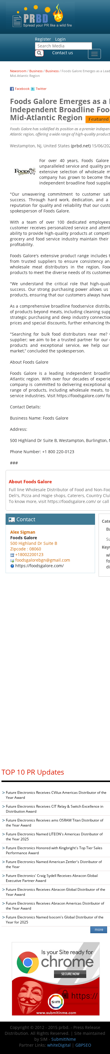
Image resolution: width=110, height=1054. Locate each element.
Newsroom (18, 71)
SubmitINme (63, 1039)
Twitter (41, 88)
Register (43, 39)
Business (36, 71)
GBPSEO (83, 1045)
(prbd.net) (81, 146)
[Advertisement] (56, 673)
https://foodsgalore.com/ (39, 565)
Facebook (22, 88)
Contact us (62, 52)
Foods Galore (23, 537)
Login (60, 39)
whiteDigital (59, 1045)
